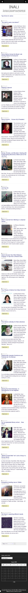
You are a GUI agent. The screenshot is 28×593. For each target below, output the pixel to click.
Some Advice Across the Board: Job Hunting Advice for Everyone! (11, 55)
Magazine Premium (10, 591)
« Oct (14, 582)
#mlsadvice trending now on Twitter (11, 482)
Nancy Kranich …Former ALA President (12, 119)
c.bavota (19, 591)
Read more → (5, 46)
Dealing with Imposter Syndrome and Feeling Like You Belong (12, 356)
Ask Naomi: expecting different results (12, 514)
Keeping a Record (6, 87)
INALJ (14, 7)
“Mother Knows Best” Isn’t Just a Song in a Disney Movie (13, 456)
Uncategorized (7, 512)
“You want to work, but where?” (10, 22)
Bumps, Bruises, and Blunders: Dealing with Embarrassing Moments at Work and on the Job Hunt (14, 154)
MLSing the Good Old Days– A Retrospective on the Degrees (10, 389)
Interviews (6, 118)
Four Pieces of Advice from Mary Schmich (13, 290)
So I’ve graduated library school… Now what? (12, 423)
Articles (5, 20)
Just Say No (4, 188)
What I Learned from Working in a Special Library (13, 220)
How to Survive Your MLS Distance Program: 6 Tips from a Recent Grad (11, 255)
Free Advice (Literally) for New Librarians (13, 322)
